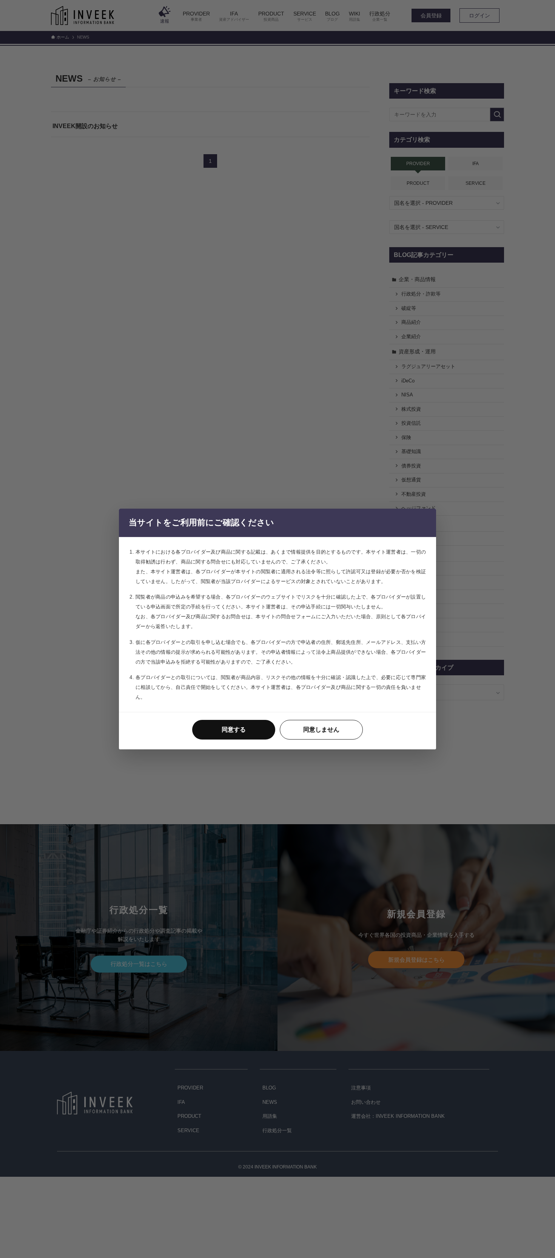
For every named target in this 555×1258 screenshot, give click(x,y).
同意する (234, 729)
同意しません (321, 729)
